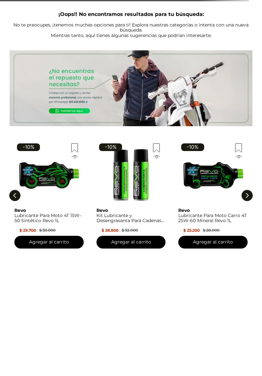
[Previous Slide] (14, 195)
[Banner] (131, 88)
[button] (49, 156)
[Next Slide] (247, 195)
